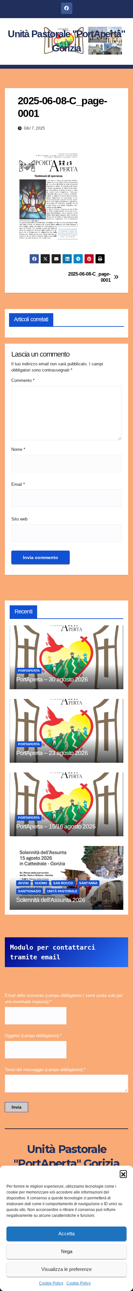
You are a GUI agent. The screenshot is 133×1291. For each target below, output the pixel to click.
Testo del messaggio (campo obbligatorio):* (45, 1069)
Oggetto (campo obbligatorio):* (33, 1035)
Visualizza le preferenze (66, 1269)
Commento (23, 380)
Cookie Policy (51, 1283)
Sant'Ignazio (29, 891)
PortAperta (29, 670)
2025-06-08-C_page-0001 (89, 276)
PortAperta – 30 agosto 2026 (52, 679)
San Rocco (63, 883)
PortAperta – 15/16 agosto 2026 (56, 826)
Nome (18, 449)
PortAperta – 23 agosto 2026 (52, 752)
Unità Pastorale (62, 891)
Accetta (66, 1233)
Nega (66, 1251)
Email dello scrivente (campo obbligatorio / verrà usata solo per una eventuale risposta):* (64, 998)
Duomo (41, 883)
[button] (123, 1174)
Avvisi (23, 883)
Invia (16, 1107)
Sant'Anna (88, 883)
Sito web (19, 519)
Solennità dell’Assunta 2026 (50, 900)
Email (18, 484)
